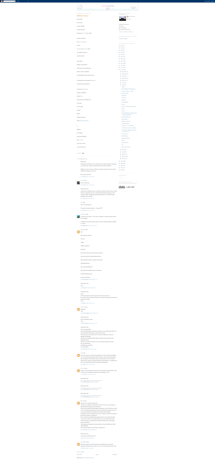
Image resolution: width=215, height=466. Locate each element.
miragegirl (83, 229)
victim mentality (125, 123)
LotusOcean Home (123, 38)
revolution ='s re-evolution (128, 125)
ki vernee (83, 368)
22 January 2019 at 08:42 (88, 429)
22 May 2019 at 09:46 (87, 438)
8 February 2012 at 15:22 (89, 225)
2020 (122, 50)
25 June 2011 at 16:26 (87, 185)
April (123, 152)
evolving (81, 140)
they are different (83, 42)
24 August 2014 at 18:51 (88, 288)
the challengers (125, 102)
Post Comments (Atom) (88, 457)
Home (97, 454)
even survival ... (125, 134)
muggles (93, 80)
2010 (122, 161)
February (124, 156)
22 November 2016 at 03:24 (89, 313)
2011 (122, 70)
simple (123, 86)
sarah (82, 353)
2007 (122, 167)
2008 (122, 165)
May (123, 149)
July (123, 82)
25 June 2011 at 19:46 (87, 198)
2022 (122, 48)
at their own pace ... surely (127, 91)
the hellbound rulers (126, 117)
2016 (122, 59)
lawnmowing (124, 119)
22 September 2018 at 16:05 (89, 382)
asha (82, 202)
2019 (122, 52)
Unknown (83, 307)
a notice (123, 111)
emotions (85, 49)
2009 (122, 163)
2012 (122, 67)
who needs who (125, 142)
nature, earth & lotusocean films (129, 106)
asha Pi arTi (83, 214)
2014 (122, 63)
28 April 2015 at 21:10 (88, 303)
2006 (122, 170)
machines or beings (126, 147)
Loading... (121, 177)
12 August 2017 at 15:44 (88, 374)
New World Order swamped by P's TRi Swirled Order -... (129, 113)
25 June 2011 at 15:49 (87, 176)
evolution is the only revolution (129, 128)
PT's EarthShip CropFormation (128, 89)
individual (85, 89)
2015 (122, 61)
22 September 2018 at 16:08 (89, 397)
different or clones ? (83, 16)
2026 (122, 45)
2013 (122, 65)
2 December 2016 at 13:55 (89, 323)
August (123, 80)
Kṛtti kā (82, 401)
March (123, 154)
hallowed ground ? (126, 138)
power (123, 108)
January (124, 158)
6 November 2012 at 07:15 (89, 279)
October (124, 76)
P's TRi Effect (125, 136)
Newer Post (79, 454)
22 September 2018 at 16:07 (89, 389)
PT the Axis (131, 16)
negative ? (124, 100)
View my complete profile (126, 31)
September (124, 78)
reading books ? (125, 93)
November (124, 74)
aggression (124, 95)
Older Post (114, 454)
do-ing (123, 104)
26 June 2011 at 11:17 (87, 210)
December (124, 71)
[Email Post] (82, 153)
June (123, 85)
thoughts (79, 49)
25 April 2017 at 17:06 (88, 364)
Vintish (82, 180)
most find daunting (84, 120)
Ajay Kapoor (83, 442)
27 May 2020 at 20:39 (87, 448)
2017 (122, 56)
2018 (122, 54)
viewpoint (124, 97)
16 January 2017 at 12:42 (88, 349)
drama (123, 140)
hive (82, 96)
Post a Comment (80, 452)
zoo (122, 144)
